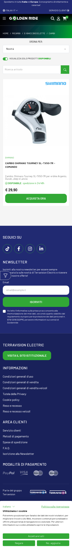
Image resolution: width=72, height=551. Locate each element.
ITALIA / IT (10, 10)
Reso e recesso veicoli (16, 411)
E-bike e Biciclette (34, 33)
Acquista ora (36, 198)
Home (5, 33)
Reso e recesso (12, 405)
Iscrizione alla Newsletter (18, 453)
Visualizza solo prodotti (30, 58)
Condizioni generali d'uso (18, 376)
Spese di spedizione (15, 442)
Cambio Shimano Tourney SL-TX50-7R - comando (30, 165)
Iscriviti (36, 302)
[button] (9, 506)
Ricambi (16, 33)
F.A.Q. (6, 448)
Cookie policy (11, 399)
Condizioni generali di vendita (21, 382)
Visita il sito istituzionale (27, 355)
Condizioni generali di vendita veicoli (25, 388)
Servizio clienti (58, 10)
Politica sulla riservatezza (55, 506)
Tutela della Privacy (14, 394)
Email (6, 282)
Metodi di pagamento (16, 436)
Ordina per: (36, 41)
